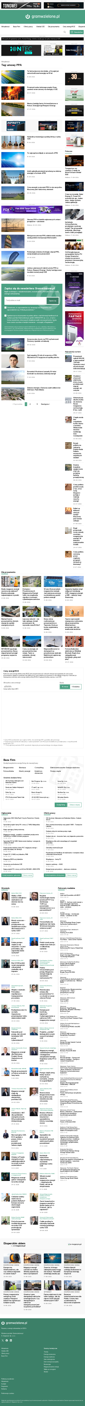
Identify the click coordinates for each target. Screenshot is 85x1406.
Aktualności (5, 62)
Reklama (4, 1389)
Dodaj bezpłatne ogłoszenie (11, 875)
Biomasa (22, 768)
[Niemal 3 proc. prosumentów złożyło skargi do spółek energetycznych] (10, 611)
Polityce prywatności (48, 330)
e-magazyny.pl (19, 1246)
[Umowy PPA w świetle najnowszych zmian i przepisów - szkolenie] (13, 225)
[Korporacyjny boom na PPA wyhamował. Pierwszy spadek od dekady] (13, 345)
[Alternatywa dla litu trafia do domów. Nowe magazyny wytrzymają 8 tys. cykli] (68, 406)
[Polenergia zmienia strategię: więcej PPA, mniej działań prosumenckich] (13, 257)
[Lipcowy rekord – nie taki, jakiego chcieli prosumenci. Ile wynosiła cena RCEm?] (32, 611)
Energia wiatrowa (73, 768)
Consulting (39, 768)
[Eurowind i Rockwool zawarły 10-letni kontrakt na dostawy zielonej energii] (13, 377)
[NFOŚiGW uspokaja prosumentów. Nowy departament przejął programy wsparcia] (10, 641)
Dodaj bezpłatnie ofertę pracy (54, 875)
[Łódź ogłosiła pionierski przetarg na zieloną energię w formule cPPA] (13, 177)
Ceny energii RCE (69, 27)
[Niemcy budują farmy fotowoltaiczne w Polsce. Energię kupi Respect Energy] (13, 109)
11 (37, 404)
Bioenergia (47, 1364)
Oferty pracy (28, 27)
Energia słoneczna (49, 1354)
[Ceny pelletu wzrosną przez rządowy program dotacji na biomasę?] (68, 560)
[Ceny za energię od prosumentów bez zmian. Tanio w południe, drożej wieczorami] (32, 641)
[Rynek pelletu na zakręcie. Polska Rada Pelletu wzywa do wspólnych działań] (68, 452)
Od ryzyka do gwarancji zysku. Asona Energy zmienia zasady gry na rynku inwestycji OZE (31, 39)
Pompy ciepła (55, 771)
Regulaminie (35, 330)
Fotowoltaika (8, 771)
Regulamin (4, 1386)
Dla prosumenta (53, 27)
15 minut (65, 687)
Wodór (46, 1372)
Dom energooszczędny (51, 1362)
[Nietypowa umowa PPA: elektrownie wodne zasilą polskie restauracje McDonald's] (13, 241)
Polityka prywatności (7, 1379)
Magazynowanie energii (51, 1367)
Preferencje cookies (7, 1393)
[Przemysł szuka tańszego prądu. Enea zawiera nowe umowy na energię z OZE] (13, 93)
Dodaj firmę (61, 805)
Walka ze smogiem (50, 1369)
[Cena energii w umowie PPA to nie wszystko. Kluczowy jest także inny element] (13, 193)
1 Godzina (75, 687)
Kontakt (3, 1384)
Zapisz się (52, 301)
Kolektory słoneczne (38, 772)
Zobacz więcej (75, 805)
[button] (65, 32)
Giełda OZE (40, 27)
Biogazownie (8, 768)
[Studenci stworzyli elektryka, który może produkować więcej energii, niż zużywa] (68, 385)
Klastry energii (24, 771)
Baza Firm (16, 27)
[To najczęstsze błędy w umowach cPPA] (13, 160)
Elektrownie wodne (57, 768)
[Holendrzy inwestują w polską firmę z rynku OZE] (13, 142)
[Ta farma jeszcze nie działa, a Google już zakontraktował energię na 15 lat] (13, 77)
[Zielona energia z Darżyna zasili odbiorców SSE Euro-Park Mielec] (13, 393)
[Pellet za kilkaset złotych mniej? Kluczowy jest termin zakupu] (68, 516)
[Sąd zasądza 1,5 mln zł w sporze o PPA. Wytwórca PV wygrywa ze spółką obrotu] (13, 361)
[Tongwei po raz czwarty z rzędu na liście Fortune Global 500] (74, 160)
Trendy (46, 1352)
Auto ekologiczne (49, 1359)
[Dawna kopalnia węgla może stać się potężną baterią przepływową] (68, 473)
